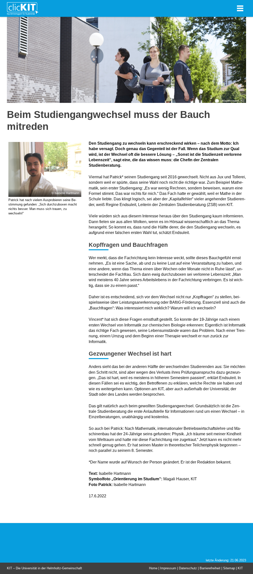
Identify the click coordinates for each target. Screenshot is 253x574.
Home (153, 568)
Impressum (168, 568)
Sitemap (229, 568)
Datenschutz (188, 568)
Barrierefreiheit (210, 568)
